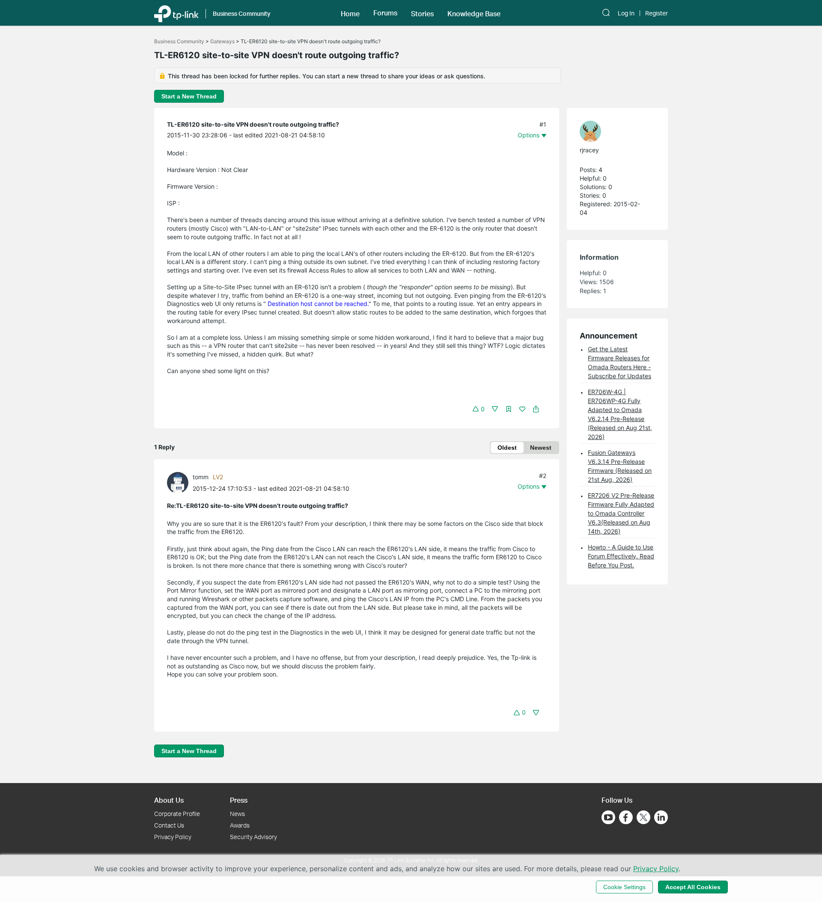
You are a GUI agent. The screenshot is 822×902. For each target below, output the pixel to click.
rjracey (589, 150)
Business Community (179, 41)
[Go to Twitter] (643, 818)
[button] (350, 13)
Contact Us (169, 825)
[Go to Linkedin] (661, 817)
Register (656, 13)
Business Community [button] (242, 13)
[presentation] (177, 482)
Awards (240, 825)
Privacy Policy (172, 836)
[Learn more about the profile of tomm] (180, 482)
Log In (626, 13)
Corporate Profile (177, 813)
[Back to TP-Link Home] (176, 13)
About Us (169, 799)
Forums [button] (385, 12)
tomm (200, 477)
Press (238, 799)
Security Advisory (253, 836)
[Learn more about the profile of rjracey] (613, 131)
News (237, 813)
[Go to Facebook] (626, 817)
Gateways (222, 41)
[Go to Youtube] (608, 817)
